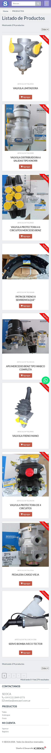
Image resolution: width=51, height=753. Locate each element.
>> (24, 675)
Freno (4, 718)
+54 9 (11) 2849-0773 (14, 697)
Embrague (6, 715)
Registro (5, 731)
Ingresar (5, 728)
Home (5, 11)
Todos (4, 712)
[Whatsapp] (46, 380)
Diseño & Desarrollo (24, 748)
